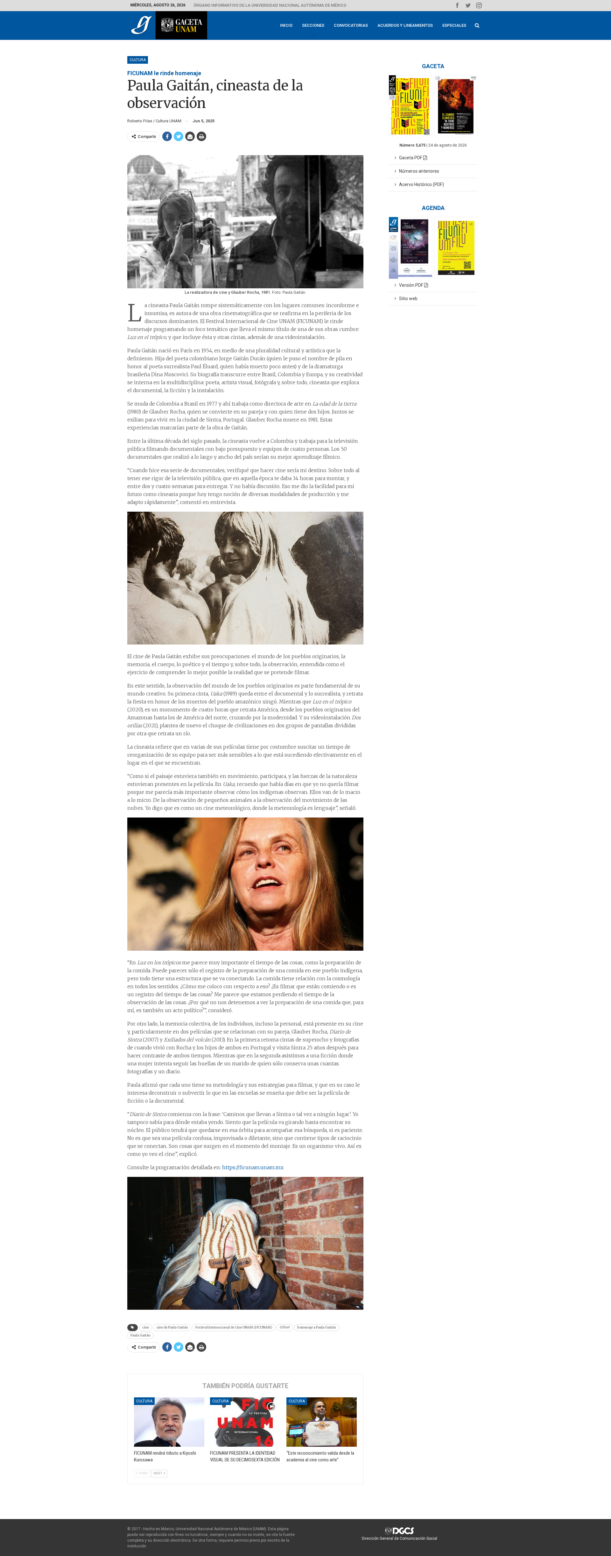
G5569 (285, 1327)
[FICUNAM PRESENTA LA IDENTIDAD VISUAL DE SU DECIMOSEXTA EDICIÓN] (245, 1422)
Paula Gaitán (140, 1335)
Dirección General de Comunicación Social (399, 1538)
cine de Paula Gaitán (172, 1327)
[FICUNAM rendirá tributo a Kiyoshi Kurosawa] (169, 1422)
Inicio (286, 25)
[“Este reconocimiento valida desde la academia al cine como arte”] (321, 1422)
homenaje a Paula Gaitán (316, 1327)
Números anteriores (417, 171)
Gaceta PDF (409, 157)
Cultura (138, 60)
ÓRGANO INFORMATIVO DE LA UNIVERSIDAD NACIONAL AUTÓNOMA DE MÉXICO (269, 5)
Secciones (313, 25)
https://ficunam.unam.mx (253, 1167)
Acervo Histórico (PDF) (420, 184)
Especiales (454, 25)
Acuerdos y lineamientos (405, 25)
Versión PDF (410, 285)
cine (145, 1327)
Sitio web (407, 298)
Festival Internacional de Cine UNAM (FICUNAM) (233, 1327)
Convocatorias (351, 25)
